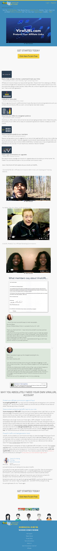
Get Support (29, 533)
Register (53, 3)
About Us (29, 543)
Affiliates (29, 548)
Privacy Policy (29, 538)
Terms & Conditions (29, 541)
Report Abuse (29, 536)
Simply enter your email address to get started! (35, 452)
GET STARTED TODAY (28, 50)
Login (47, 3)
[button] (4, 347)
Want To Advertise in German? (29, 545)
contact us (51, 451)
